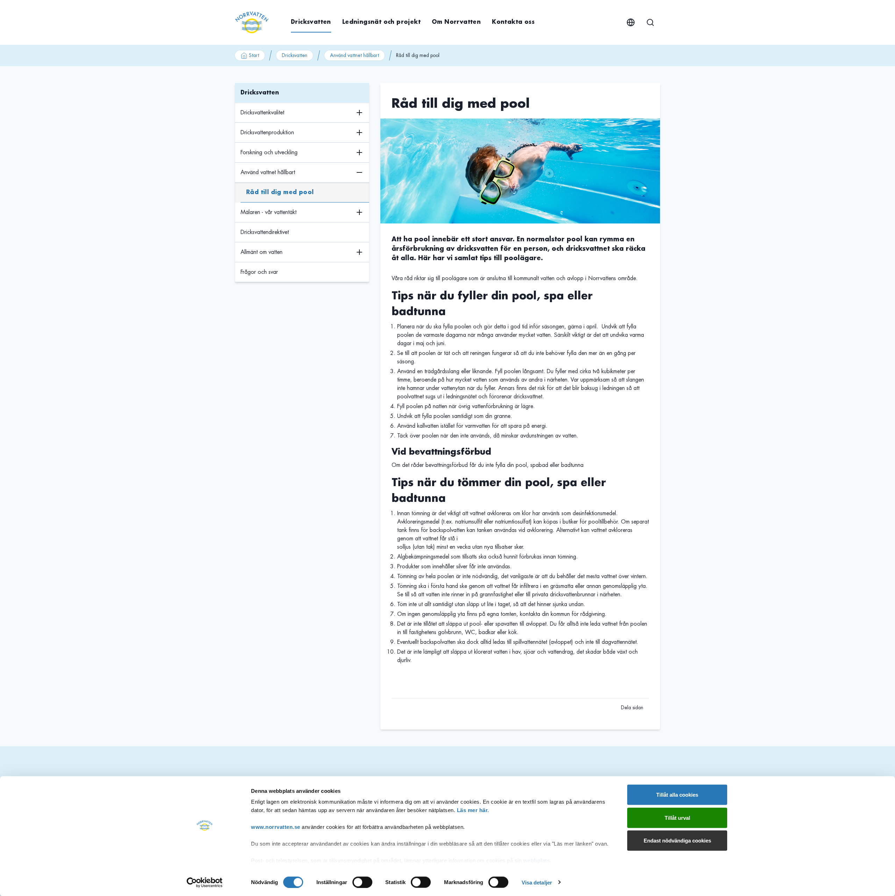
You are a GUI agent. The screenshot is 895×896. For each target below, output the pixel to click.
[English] (630, 22)
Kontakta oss (513, 22)
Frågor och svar (259, 272)
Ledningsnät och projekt (381, 22)
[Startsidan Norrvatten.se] (251, 22)
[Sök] (650, 22)
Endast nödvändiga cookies (677, 841)
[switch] (362, 882)
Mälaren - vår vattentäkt (268, 212)
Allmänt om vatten (261, 252)
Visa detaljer (537, 882)
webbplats (536, 860)
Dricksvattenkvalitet (262, 112)
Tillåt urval (677, 817)
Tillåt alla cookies (677, 795)
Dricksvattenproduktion (267, 132)
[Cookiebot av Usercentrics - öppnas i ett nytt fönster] (204, 882)
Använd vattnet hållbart (354, 55)
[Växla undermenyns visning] (359, 113)
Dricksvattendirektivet (265, 232)
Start (254, 55)
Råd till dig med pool (280, 192)
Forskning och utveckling (269, 152)
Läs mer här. (473, 810)
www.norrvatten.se (275, 827)
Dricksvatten (311, 22)
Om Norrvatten (456, 22)
